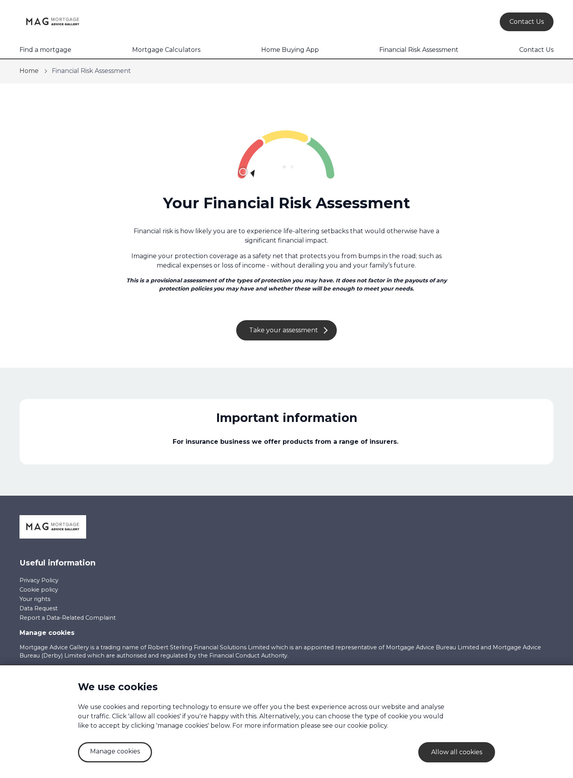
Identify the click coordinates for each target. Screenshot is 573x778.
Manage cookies (46, 632)
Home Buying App (290, 49)
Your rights (34, 599)
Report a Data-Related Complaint (67, 617)
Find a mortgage (45, 49)
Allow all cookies (456, 752)
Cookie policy (38, 589)
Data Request (38, 608)
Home (29, 70)
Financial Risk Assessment (418, 49)
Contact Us (536, 49)
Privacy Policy (38, 580)
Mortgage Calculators (166, 49)
